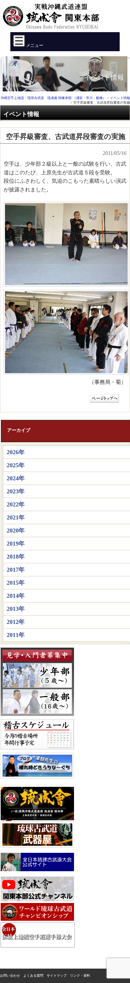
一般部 (37, 701)
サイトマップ (57, 975)
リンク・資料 (80, 975)
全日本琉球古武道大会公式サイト (37, 862)
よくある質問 (33, 975)
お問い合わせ (10, 975)
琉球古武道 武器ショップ (37, 834)
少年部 (37, 675)
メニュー (34, 45)
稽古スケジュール (37, 734)
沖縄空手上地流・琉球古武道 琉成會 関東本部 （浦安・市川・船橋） (53, 18)
